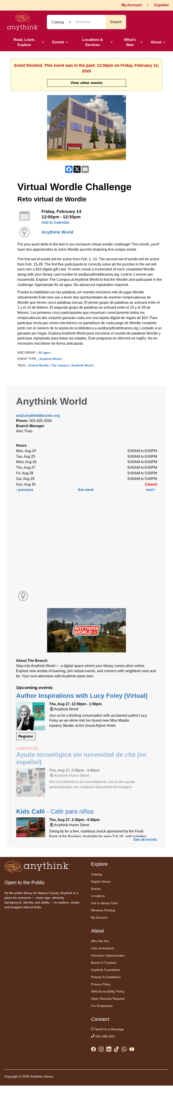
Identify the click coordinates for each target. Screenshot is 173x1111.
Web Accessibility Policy (108, 991)
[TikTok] (116, 1050)
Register (25, 736)
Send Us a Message (109, 1029)
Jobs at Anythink (102, 948)
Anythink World (57, 232)
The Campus (60, 365)
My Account (131, 5)
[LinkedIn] (108, 1050)
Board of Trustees (103, 962)
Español (161, 5)
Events (58, 42)
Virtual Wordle (39, 365)
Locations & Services (92, 42)
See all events (145, 839)
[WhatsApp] (124, 1050)
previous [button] (25, 490)
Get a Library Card (104, 903)
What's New (130, 42)
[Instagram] (101, 1050)
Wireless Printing (103, 910)
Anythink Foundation (105, 970)
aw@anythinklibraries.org (38, 415)
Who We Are (100, 941)
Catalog (96, 874)
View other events (86, 82)
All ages (44, 352)
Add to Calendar (55, 222)
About (156, 42)
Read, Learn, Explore (24, 42)
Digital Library (101, 881)
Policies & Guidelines (106, 977)
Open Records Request (108, 998)
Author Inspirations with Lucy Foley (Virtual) (82, 695)
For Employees (102, 1006)
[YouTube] (131, 1050)
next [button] (150, 490)
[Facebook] (93, 1050)
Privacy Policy (101, 984)
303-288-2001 (104, 1036)
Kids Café (55, 811)
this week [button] (86, 490)
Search (116, 22)
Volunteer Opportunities (108, 955)
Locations (98, 896)
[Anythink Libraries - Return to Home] (23, 22)
